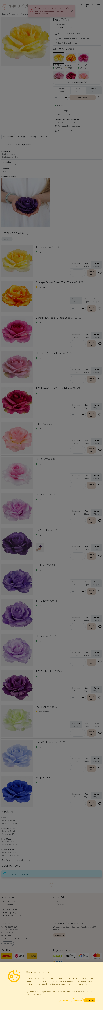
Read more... (65, 1000)
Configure (78, 1000)
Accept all (90, 1000)
